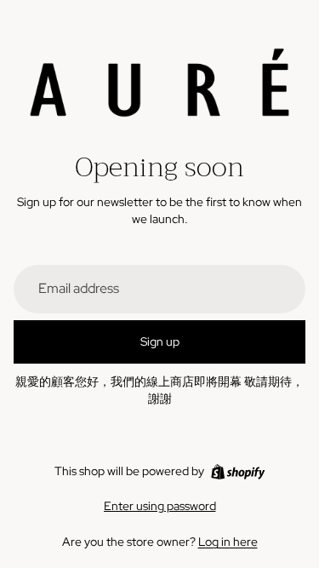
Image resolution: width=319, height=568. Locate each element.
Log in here (228, 541)
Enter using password (160, 505)
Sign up (159, 341)
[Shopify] (238, 471)
